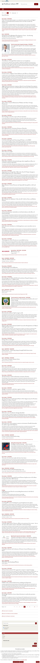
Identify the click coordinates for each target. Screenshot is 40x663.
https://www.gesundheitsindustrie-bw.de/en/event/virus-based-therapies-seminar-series (18, 362)
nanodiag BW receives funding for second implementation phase (17, 502)
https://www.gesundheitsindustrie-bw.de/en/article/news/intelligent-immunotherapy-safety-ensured (19, 453)
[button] (36, 640)
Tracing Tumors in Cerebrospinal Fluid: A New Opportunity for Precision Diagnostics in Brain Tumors (19, 399)
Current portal (6, 627)
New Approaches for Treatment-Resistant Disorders (14, 128)
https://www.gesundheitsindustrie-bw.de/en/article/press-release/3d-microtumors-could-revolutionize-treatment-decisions (18, 384)
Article (3, 634)
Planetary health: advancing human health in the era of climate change (24, 299)
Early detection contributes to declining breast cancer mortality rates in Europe (19, 227)
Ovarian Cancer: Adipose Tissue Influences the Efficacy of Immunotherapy (20, 73)
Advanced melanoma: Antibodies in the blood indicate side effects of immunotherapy (18, 212)
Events (3, 637)
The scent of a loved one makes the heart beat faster (14, 458)
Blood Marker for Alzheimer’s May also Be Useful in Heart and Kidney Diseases (19, 199)
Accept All (21, 661)
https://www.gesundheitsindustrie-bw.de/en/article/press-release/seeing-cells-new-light (18, 345)
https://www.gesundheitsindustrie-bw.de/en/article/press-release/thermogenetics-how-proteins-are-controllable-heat (19, 246)
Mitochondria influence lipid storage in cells (12, 313)
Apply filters (34, 645)
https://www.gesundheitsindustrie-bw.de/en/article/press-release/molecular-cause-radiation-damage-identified (19, 418)
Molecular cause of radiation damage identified (13, 413)
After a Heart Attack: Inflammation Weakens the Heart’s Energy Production (17, 103)
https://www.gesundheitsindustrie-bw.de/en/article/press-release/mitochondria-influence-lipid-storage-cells (19, 320)
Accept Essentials (16, 661)
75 (10, 13)
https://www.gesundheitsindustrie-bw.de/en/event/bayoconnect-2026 (14, 294)
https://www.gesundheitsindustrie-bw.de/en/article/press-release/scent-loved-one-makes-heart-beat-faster (19, 464)
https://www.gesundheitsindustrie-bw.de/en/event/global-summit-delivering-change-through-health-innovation (19, 354)
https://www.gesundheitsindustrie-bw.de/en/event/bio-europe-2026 (14, 254)
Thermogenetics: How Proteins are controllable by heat (15, 240)
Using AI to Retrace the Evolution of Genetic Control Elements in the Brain (18, 550)
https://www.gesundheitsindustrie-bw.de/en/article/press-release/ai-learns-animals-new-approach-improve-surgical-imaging (20, 577)
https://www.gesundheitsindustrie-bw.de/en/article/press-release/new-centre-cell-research (18, 371)
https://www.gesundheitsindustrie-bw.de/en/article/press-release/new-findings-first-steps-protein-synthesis (20, 123)
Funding (3, 636)
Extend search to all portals (8, 610)
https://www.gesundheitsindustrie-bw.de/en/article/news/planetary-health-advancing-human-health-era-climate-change (19, 308)
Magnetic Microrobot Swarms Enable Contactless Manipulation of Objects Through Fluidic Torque (20, 326)
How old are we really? (7, 151)
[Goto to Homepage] (10, 4)
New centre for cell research (8, 367)
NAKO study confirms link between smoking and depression (16, 582)
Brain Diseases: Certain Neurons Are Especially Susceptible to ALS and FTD (19, 185)
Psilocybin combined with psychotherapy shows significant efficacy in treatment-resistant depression (18, 162)
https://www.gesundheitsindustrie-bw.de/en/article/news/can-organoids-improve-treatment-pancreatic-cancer (19, 56)
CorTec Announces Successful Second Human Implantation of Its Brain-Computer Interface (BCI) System (19, 478)
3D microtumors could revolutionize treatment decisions (15, 376)
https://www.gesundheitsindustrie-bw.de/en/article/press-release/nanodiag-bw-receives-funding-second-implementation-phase (19, 510)
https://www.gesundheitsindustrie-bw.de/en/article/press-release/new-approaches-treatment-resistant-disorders (19, 135)
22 (34, 606)
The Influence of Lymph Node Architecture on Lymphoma (16, 61)
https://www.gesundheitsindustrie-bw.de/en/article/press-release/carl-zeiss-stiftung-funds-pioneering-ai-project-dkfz (18, 146)
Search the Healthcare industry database (10, 613)
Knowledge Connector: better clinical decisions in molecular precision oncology (18, 595)
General (3, 633)
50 (8, 13)
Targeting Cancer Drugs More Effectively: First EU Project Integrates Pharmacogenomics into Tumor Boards (18, 172)
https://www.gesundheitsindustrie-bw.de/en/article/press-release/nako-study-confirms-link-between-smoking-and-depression (18, 589)
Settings (37, 661)
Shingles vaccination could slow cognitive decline (13, 389)
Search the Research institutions (9, 616)
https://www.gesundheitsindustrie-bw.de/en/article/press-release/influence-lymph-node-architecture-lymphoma (18, 68)
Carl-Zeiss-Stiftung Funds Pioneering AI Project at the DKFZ (16, 140)
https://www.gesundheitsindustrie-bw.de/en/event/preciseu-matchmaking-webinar (17, 565)
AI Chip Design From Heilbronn (10, 267)
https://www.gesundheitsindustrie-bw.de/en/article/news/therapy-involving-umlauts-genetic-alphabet (19, 544)
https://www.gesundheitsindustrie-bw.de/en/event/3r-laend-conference (15, 262)
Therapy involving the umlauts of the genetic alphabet (24, 537)
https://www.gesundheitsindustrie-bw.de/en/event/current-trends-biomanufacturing (17, 439)
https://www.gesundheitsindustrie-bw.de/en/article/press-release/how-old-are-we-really (18, 156)
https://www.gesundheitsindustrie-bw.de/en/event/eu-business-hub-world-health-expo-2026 (18, 472)
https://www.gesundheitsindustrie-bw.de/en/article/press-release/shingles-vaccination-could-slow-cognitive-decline (20, 393)
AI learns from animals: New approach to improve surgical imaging (18, 570)
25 (5, 13)
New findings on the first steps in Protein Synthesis (14, 116)
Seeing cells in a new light (8, 339)
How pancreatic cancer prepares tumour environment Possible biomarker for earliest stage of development (19, 424)
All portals (6, 628)
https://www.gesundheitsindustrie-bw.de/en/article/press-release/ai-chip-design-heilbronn (18, 273)
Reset (35, 643)
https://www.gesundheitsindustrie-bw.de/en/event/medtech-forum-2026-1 (15, 518)
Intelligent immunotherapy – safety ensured (21, 444)
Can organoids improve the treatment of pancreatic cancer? (23, 46)
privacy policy (24, 659)
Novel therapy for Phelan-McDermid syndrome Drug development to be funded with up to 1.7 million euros (19, 279)
